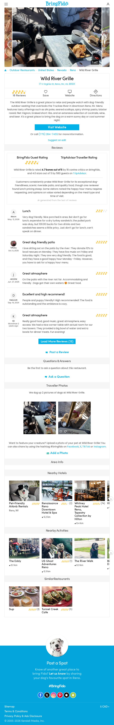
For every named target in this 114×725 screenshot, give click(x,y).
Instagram (100, 446)
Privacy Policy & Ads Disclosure (23, 716)
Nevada (61, 70)
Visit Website (57, 127)
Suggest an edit (57, 140)
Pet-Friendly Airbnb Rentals (18, 505)
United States (46, 70)
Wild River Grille (88, 70)
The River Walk (84, 561)
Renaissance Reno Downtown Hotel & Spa (50, 508)
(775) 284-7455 (48, 134)
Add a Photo (59, 453)
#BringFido (57, 686)
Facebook (73, 446)
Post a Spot (57, 663)
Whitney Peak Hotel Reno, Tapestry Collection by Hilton (83, 511)
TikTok (86, 446)
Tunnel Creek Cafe (50, 610)
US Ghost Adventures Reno (49, 564)
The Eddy (15, 561)
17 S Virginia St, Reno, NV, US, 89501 (57, 84)
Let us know (57, 673)
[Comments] (30, 431)
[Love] (26, 431)
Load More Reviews (57, 341)
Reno (73, 70)
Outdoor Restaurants (22, 70)
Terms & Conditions (16, 711)
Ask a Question (59, 377)
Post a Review (59, 352)
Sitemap (9, 706)
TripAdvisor (79, 173)
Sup (11, 609)
